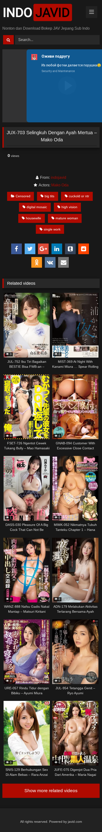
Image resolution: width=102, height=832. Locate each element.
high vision (69, 207)
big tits (49, 196)
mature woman (67, 218)
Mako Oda (60, 185)
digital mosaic (37, 207)
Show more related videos (51, 790)
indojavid (58, 177)
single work (52, 229)
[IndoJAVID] (41, 13)
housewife (33, 218)
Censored (23, 196)
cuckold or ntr (79, 196)
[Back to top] (87, 818)
